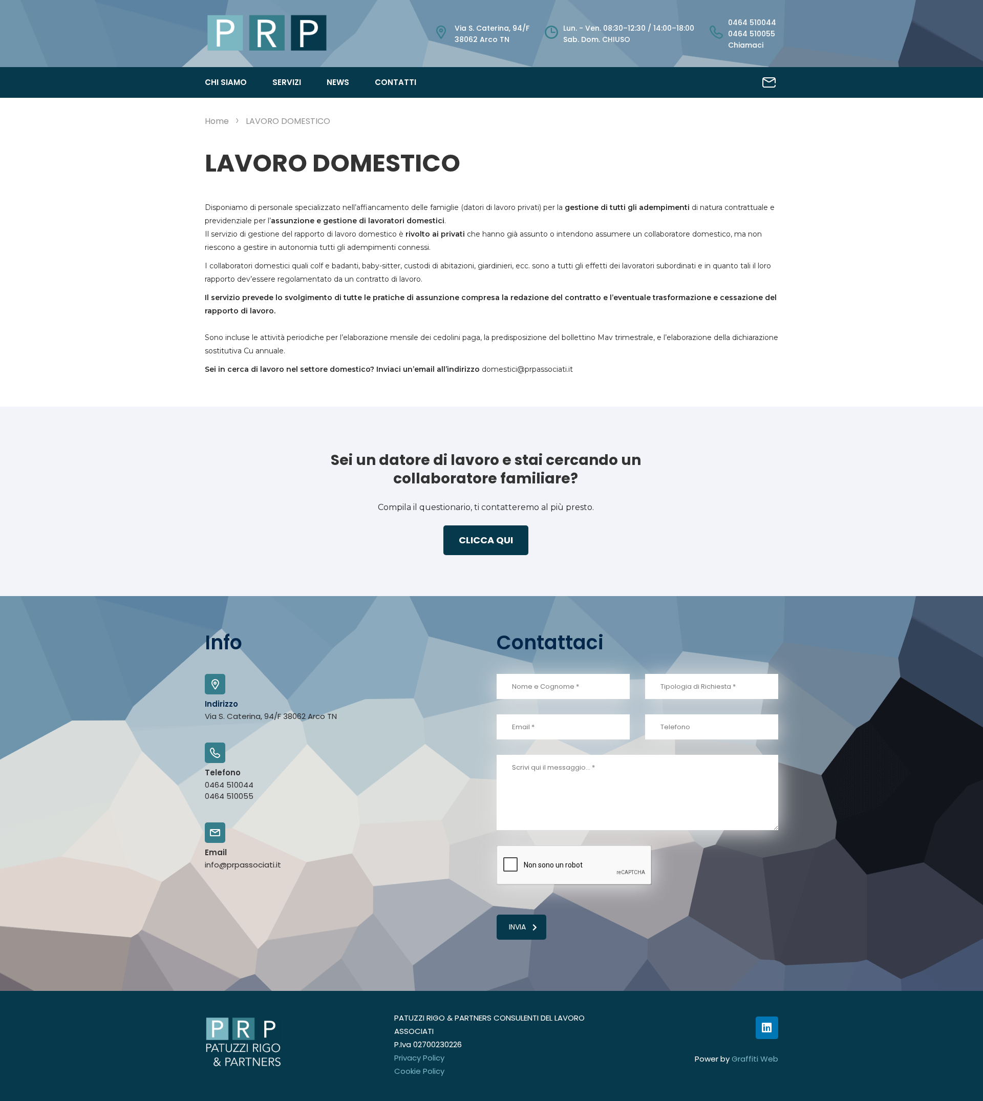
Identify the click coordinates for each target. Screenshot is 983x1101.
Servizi (286, 82)
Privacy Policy (419, 1057)
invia (517, 927)
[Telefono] (215, 753)
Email (216, 852)
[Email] (215, 832)
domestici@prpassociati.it (527, 369)
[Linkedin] (767, 1028)
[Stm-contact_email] (769, 82)
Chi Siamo (226, 82)
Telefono (223, 772)
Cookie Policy (419, 1071)
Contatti (395, 82)
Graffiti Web (755, 1058)
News (338, 82)
